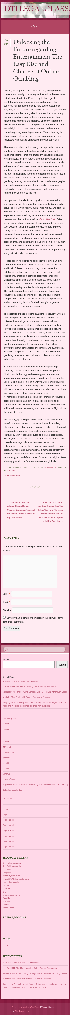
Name (6, 594)
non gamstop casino (11, 895)
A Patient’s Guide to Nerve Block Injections (21, 681)
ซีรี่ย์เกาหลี (7, 747)
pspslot (6, 724)
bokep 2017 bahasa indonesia (16, 879)
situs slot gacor (9, 718)
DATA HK (6, 889)
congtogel (7, 872)
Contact (6, 945)
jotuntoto (6, 729)
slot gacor (7, 869)
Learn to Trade (9, 779)
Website (7, 610)
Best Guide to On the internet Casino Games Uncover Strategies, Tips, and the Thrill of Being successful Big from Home (21, 510)
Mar (5, 41)
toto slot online (9, 752)
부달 (4, 892)
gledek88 (6, 758)
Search (6, 660)
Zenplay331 (8, 798)
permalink (11, 470)
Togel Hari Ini (8, 820)
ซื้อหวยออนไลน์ (47, 219)
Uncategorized (49, 467)
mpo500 (6, 901)
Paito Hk (6, 898)
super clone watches (12, 882)
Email (6, 602)
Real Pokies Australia (12, 863)
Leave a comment (12, 475)
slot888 (6, 763)
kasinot (6, 885)
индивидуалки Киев (11, 876)
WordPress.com (22, 1011)
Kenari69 (6, 774)
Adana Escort (8, 908)
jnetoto (5, 809)
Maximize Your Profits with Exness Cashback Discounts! (27, 697)
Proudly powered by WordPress (26, 1007)
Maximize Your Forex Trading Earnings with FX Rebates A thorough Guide (35, 692)
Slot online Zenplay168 (12, 790)
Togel (5, 814)
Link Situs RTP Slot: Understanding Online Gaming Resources (30, 686)
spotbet (6, 904)
